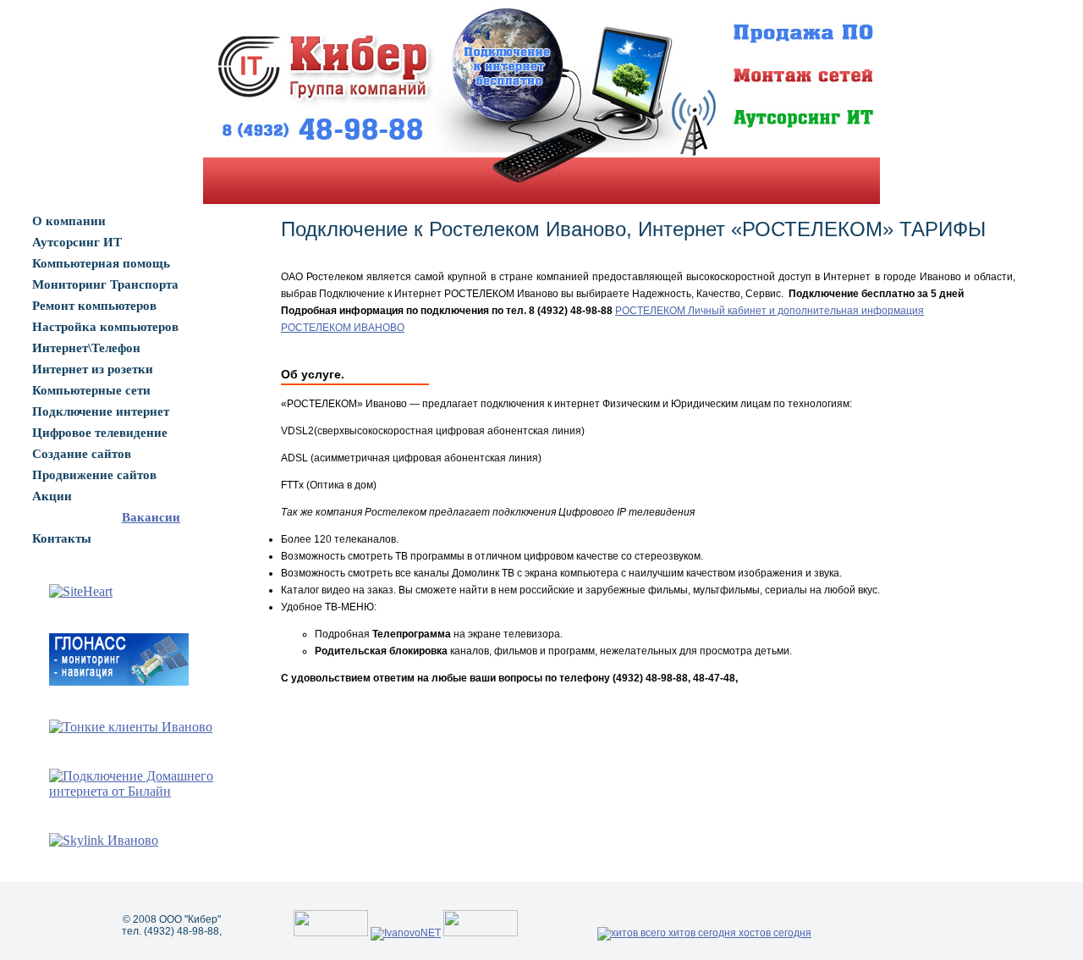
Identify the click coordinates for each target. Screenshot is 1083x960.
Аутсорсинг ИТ (77, 242)
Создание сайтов (81, 454)
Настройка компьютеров (105, 327)
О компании (69, 221)
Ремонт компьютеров (94, 305)
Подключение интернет (100, 411)
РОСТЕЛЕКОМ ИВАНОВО (342, 328)
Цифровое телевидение (100, 432)
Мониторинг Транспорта (105, 284)
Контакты (61, 538)
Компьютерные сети (91, 390)
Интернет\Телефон (86, 348)
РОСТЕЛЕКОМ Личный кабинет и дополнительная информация (769, 311)
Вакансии (151, 517)
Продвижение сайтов (94, 475)
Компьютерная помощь (101, 263)
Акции (52, 496)
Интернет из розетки (92, 369)
